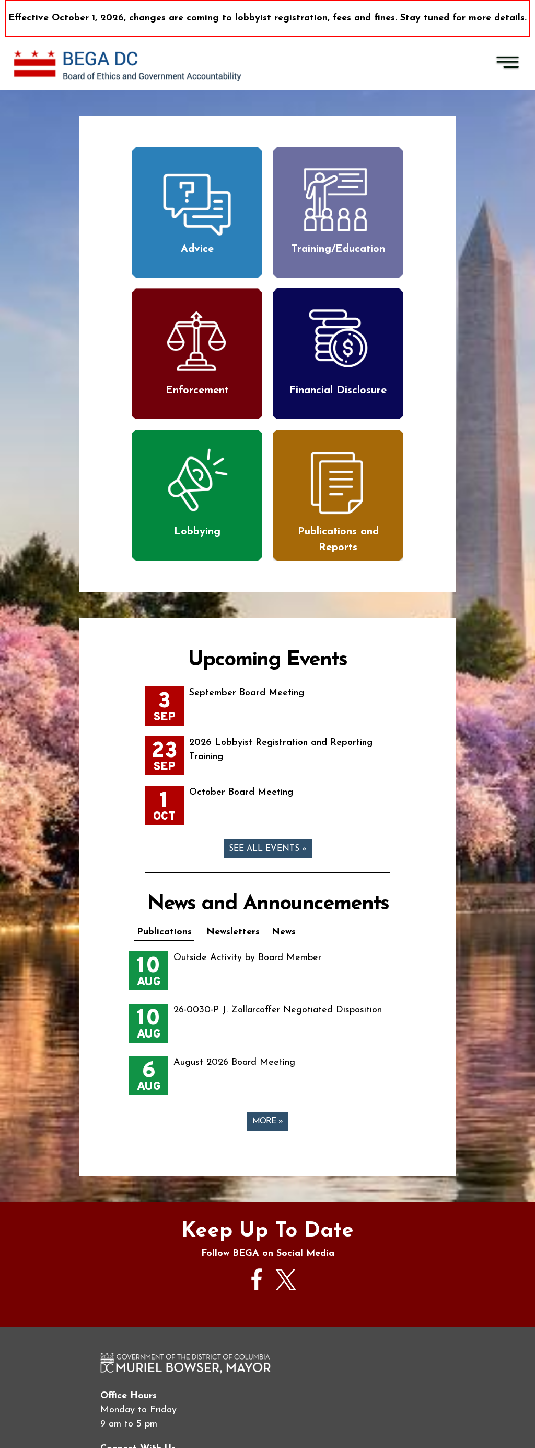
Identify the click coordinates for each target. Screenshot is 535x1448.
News (284, 932)
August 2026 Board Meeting (234, 1062)
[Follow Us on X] (285, 1288)
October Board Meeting (241, 792)
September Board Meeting (246, 693)
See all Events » (268, 848)
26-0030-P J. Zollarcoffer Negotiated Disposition (277, 1010)
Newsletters (233, 932)
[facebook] (257, 1295)
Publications (164, 932)
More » (267, 1121)
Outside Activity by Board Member (247, 958)
